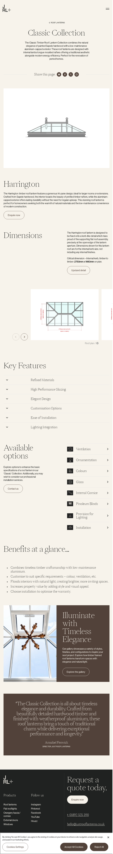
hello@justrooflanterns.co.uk (84, 825)
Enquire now (14, 215)
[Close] (106, 837)
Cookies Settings (15, 846)
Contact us (13, 486)
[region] (55, 843)
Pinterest (34, 809)
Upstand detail (78, 270)
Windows (8, 825)
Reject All (97, 846)
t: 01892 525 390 (77, 816)
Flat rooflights (10, 809)
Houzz (33, 822)
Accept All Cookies (71, 846)
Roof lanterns (10, 805)
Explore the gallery (75, 673)
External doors (11, 821)
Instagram (35, 805)
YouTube (34, 818)
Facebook (35, 813)
